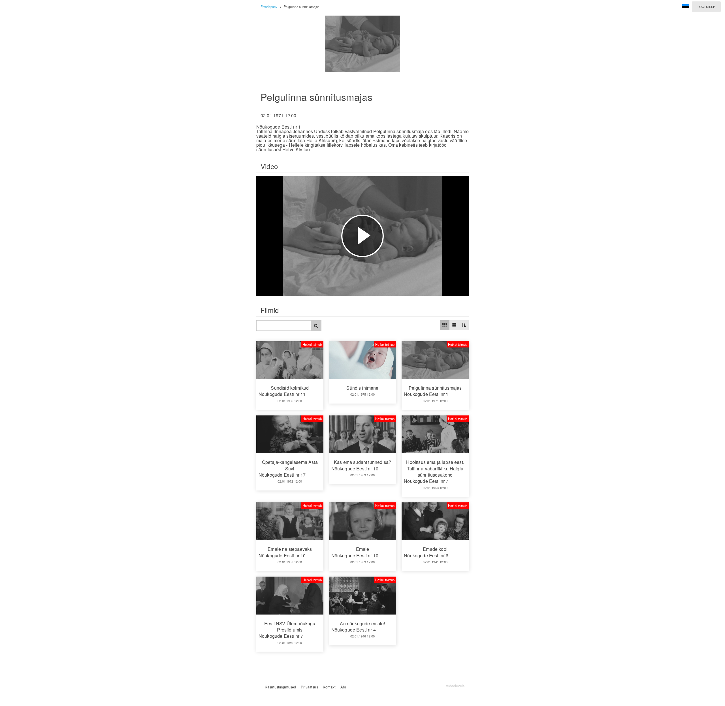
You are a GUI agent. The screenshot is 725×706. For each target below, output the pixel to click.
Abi (343, 687)
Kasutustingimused (280, 687)
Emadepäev (269, 6)
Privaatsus (309, 687)
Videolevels (455, 685)
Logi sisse (706, 6)
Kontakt (329, 687)
